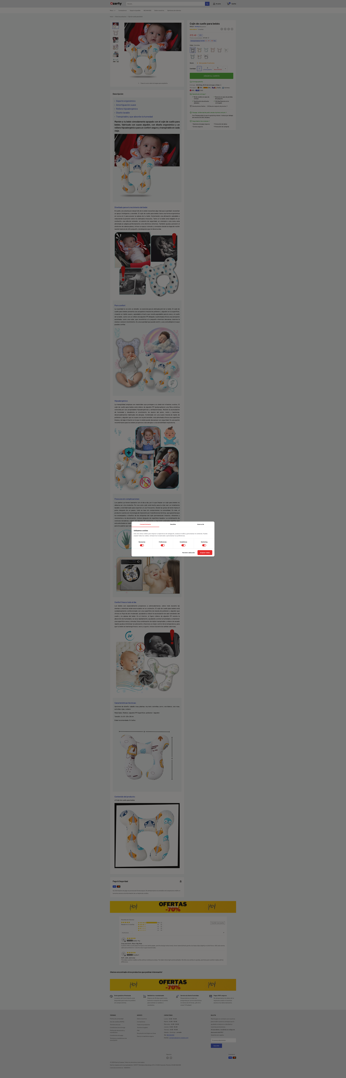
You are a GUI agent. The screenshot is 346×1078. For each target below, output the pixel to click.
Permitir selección (188, 552)
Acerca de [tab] (200, 524)
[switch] (142, 545)
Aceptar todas (205, 552)
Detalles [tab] (173, 524)
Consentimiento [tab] (145, 524)
